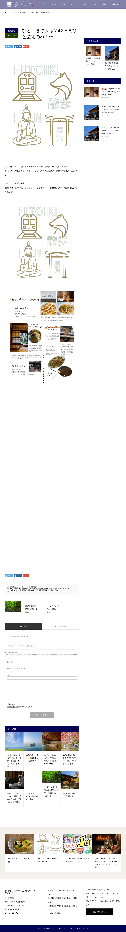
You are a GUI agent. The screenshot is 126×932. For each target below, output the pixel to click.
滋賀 (40, 590)
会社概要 (115, 4)
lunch (27, 588)
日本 (36, 590)
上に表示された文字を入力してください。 (21, 707)
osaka (46, 588)
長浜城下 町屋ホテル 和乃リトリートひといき (22, 892)
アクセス (94, 4)
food (14, 588)
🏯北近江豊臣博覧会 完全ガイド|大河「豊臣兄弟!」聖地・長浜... (110, 109)
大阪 (32, 590)
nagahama (33, 588)
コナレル (73, 4)
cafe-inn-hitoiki (20, 587)
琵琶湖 (44, 590)
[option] (19, 853)
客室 (44, 4)
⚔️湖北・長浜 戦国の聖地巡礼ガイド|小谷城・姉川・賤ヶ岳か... (110, 130)
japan (18, 588)
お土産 (67, 588)
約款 (104, 4)
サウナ (53, 4)
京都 (23, 590)
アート (55, 588)
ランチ (19, 590)
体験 (63, 4)
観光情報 (11, 31)
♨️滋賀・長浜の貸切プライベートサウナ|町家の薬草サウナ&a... (111, 91)
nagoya (40, 588)
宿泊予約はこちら (100, 912)
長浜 (52, 590)
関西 (56, 590)
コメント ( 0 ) (23, 626)
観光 (48, 590)
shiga (50, 588)
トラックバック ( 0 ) (61, 626)
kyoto (23, 588)
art (11, 588)
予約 (84, 4)
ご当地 (14, 590)
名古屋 (28, 590)
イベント (61, 588)
